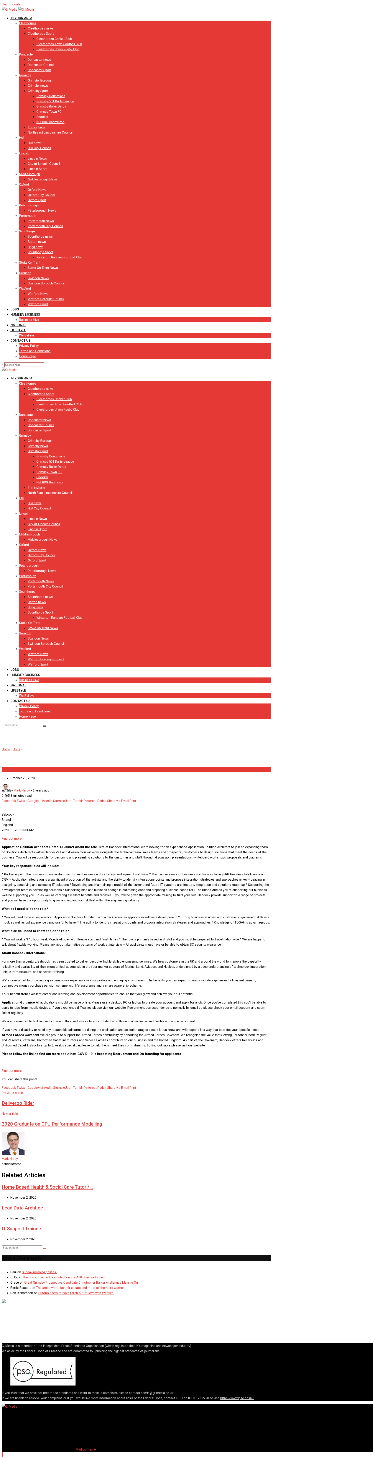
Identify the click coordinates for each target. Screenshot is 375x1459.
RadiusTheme (86, 1449)
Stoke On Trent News (43, 268)
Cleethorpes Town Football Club (59, 44)
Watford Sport (38, 304)
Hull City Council (39, 148)
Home (6, 749)
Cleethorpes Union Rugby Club (57, 49)
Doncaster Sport (39, 70)
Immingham (36, 127)
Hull (21, 138)
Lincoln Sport (37, 169)
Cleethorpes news (41, 28)
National (18, 325)
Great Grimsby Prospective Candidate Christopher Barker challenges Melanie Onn (82, 1282)
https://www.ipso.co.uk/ (237, 1398)
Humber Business (25, 315)
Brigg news (35, 247)
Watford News (38, 294)
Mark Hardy (10, 1159)
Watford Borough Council (46, 299)
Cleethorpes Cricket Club (54, 39)
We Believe (27, 335)
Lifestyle (18, 330)
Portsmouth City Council (45, 226)
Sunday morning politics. (39, 1272)
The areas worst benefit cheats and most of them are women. (80, 1288)
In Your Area (21, 18)
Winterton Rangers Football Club (59, 257)
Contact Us (20, 341)
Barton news (37, 242)
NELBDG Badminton (50, 122)
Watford (25, 288)
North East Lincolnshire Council (50, 132)
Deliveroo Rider (18, 1103)
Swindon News (38, 278)
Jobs (14, 309)
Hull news (34, 143)
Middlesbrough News (43, 179)
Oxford (24, 184)
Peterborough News (42, 210)
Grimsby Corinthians (50, 96)
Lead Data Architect (23, 1208)
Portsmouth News (41, 221)
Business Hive (29, 320)
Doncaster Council (41, 65)
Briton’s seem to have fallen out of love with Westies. (76, 1293)
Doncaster (26, 54)
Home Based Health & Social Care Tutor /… (47, 1187)
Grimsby (25, 75)
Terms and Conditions (35, 351)
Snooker (42, 117)
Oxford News (37, 190)
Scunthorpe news (40, 236)
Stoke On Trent (29, 262)
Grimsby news (38, 86)
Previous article (13, 1093)
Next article (10, 1114)
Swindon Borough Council (46, 283)
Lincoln (24, 153)
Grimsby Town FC (49, 112)
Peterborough (29, 205)
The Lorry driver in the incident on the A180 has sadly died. (63, 1277)
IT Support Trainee (21, 1228)
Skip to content (12, 4)
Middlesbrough (29, 174)
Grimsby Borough (40, 80)
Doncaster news (39, 60)
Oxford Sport (37, 200)
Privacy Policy (29, 346)
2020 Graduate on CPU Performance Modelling (52, 1124)
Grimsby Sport (38, 91)
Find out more (12, 838)
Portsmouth (27, 216)
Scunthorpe (27, 231)
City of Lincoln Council (44, 164)
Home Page (27, 356)
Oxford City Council (41, 195)
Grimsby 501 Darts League (55, 101)
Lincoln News (37, 158)
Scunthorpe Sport (40, 252)
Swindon (25, 273)
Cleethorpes (27, 23)
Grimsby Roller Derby (51, 106)
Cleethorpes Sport (41, 34)
